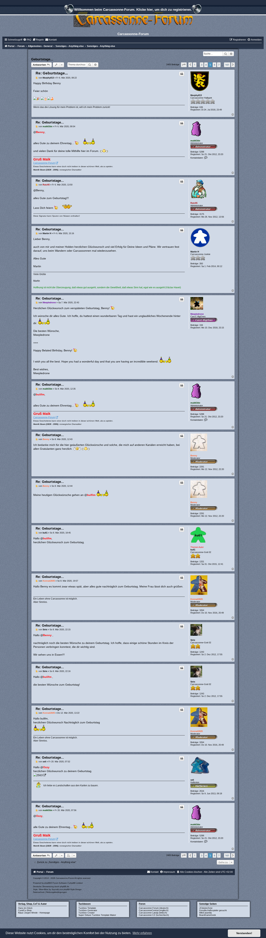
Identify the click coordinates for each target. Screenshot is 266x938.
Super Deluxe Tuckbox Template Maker (97, 915)
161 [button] (227, 64)
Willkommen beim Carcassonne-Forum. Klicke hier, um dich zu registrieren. (133, 9)
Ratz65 (193, 203)
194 (201, 325)
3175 (201, 214)
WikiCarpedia (205, 913)
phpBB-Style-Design (72, 889)
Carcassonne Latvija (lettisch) (153, 913)
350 (201, 263)
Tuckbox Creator (86, 913)
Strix (192, 640)
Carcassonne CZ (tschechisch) (154, 915)
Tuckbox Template (87, 908)
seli (192, 780)
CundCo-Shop (25, 910)
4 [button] (206, 64)
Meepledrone (197, 314)
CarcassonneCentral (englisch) (153, 910)
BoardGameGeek (207, 915)
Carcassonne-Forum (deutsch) (153, 908)
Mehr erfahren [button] (142, 933)
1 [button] (194, 64)
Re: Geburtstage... (52, 73)
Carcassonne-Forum (44, 163)
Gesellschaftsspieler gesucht (213, 910)
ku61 (192, 549)
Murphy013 (196, 95)
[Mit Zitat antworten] (181, 73)
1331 (201, 561)
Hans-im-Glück (25, 908)
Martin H (194, 251)
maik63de (195, 140)
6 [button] (214, 64)
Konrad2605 (196, 599)
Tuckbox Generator (87, 910)
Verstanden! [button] (244, 933)
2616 (201, 791)
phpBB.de (64, 886)
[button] (184, 64)
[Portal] (133, 18)
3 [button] (201, 64)
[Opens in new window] (39, 775)
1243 (201, 652)
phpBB (47, 883)
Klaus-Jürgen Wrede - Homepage (34, 913)
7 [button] (218, 64)
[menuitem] (27, 39)
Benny (193, 455)
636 (201, 107)
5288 (201, 152)
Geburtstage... (42, 59)
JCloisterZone (205, 908)
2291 (201, 466)
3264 (201, 610)
